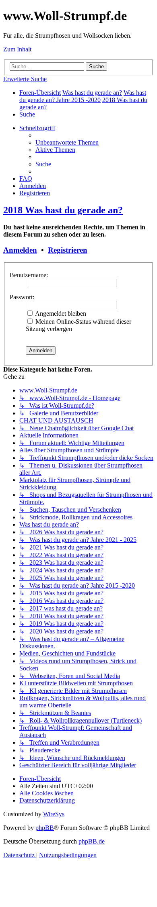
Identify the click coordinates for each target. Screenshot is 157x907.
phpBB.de (91, 841)
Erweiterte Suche (25, 79)
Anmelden (20, 250)
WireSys (53, 814)
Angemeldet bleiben (60, 313)
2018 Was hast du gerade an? (63, 210)
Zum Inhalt (17, 49)
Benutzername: (29, 275)
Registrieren (67, 250)
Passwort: (22, 297)
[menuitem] (27, 114)
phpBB (44, 827)
